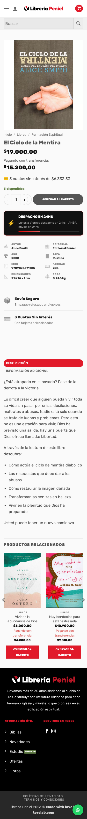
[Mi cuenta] (15, 8)
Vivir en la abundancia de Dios (22, 619)
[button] (6, 8)
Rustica (58, 258)
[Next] (83, 610)
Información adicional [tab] (27, 371)
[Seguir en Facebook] (47, 731)
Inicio (8, 134)
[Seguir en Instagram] (53, 731)
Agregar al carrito (58, 199)
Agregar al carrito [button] (22, 652)
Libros (21, 134)
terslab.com (43, 813)
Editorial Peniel (64, 248)
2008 (15, 258)
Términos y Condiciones (44, 799)
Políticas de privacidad (43, 796)
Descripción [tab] (17, 363)
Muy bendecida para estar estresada (64, 619)
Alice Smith (19, 248)
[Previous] (4, 610)
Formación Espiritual (47, 134)
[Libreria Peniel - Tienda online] (43, 8)
